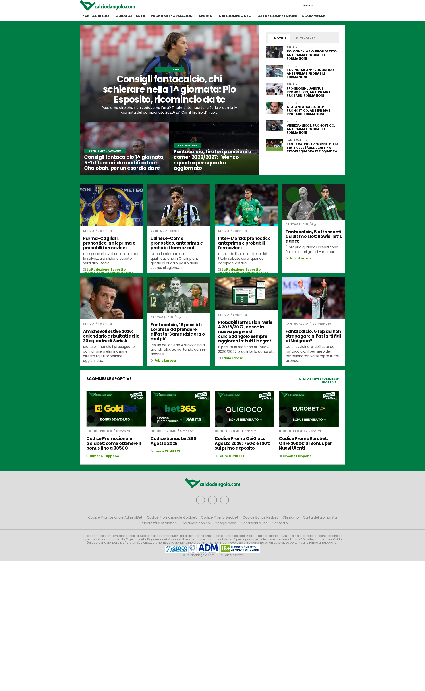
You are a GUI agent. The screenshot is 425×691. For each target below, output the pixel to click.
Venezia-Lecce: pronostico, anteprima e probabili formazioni (311, 129)
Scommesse (313, 15)
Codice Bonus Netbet (260, 517)
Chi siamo (290, 517)
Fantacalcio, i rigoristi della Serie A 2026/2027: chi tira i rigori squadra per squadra (312, 147)
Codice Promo (99, 431)
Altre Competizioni (277, 15)
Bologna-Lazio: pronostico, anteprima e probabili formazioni (312, 55)
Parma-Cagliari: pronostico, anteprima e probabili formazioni (109, 243)
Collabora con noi (196, 523)
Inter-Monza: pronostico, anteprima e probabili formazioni (245, 243)
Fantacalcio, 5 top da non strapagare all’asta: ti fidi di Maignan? (313, 336)
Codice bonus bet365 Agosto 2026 (173, 441)
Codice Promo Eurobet (219, 517)
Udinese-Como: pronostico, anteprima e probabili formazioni (177, 243)
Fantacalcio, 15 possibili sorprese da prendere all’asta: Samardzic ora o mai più (178, 331)
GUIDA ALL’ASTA (130, 15)
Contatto (280, 523)
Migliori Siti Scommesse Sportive (319, 381)
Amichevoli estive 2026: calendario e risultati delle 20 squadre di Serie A (111, 336)
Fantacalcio (95, 15)
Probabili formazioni (172, 15)
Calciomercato (235, 15)
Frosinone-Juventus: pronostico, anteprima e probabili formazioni (308, 92)
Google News (226, 523)
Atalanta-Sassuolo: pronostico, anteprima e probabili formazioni (308, 110)
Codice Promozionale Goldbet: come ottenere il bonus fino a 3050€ (113, 443)
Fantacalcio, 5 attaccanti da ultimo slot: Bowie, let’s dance (314, 236)
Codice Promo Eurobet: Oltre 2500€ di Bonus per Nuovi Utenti (305, 443)
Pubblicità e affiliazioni (159, 523)
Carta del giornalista (320, 517)
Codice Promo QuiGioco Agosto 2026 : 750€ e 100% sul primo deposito (242, 443)
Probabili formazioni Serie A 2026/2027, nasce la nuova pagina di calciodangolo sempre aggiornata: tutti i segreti (245, 332)
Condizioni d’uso (254, 523)
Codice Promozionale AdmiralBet (115, 517)
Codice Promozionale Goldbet (172, 517)
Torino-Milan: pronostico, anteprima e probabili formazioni (311, 73)
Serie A (205, 15)
